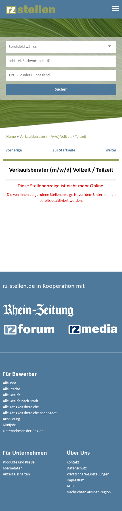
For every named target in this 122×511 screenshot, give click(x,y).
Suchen (61, 89)
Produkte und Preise (19, 462)
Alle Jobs (9, 383)
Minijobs (9, 425)
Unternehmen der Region (23, 431)
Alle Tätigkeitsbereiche (21, 407)
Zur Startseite (63, 150)
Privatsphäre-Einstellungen (88, 474)
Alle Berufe (11, 395)
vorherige (14, 150)
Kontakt (73, 462)
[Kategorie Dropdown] (110, 46)
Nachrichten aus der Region (89, 492)
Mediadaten (12, 468)
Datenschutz (77, 468)
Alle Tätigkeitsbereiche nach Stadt (30, 413)
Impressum (75, 480)
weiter (111, 150)
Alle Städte (11, 389)
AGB (70, 486)
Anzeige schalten (16, 474)
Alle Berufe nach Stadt (20, 401)
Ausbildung (11, 419)
